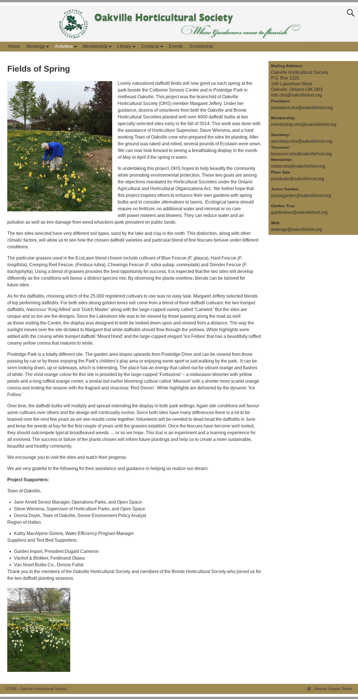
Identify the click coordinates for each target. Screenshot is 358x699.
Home (14, 46)
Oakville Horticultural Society (43, 689)
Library (124, 46)
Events (176, 46)
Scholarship (201, 46)
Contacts (150, 46)
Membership (95, 46)
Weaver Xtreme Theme (333, 689)
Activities (64, 46)
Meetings (36, 46)
